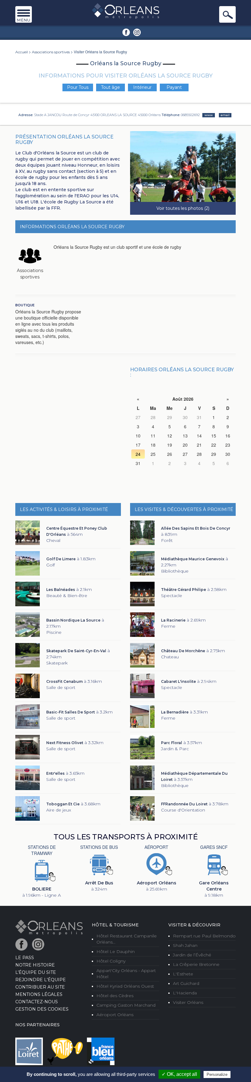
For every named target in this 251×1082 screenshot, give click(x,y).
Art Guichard (186, 983)
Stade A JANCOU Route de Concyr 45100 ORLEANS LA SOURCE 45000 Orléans (97, 115)
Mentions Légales (38, 994)
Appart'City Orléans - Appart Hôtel (126, 973)
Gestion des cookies (42, 1009)
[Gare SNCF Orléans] (214, 864)
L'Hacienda (185, 993)
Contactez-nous (36, 1001)
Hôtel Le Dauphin (115, 951)
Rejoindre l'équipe (40, 979)
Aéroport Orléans (114, 1014)
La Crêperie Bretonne (196, 964)
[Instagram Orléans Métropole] (137, 32)
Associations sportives (51, 52)
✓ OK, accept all (179, 1074)
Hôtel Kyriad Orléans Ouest (125, 986)
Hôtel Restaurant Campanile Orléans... (126, 939)
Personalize (217, 1074)
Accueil (21, 52)
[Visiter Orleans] (125, 10)
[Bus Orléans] (99, 864)
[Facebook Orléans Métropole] (126, 32)
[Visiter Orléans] (49, 927)
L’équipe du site (35, 972)
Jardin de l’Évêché (192, 955)
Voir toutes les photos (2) (182, 208)
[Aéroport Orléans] (156, 864)
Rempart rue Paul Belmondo (204, 936)
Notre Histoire (35, 965)
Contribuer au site (40, 987)
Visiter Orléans (188, 1002)
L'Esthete (183, 974)
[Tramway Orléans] (41, 870)
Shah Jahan (185, 945)
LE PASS (24, 957)
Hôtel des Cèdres (114, 995)
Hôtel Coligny (111, 961)
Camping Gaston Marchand (125, 1005)
